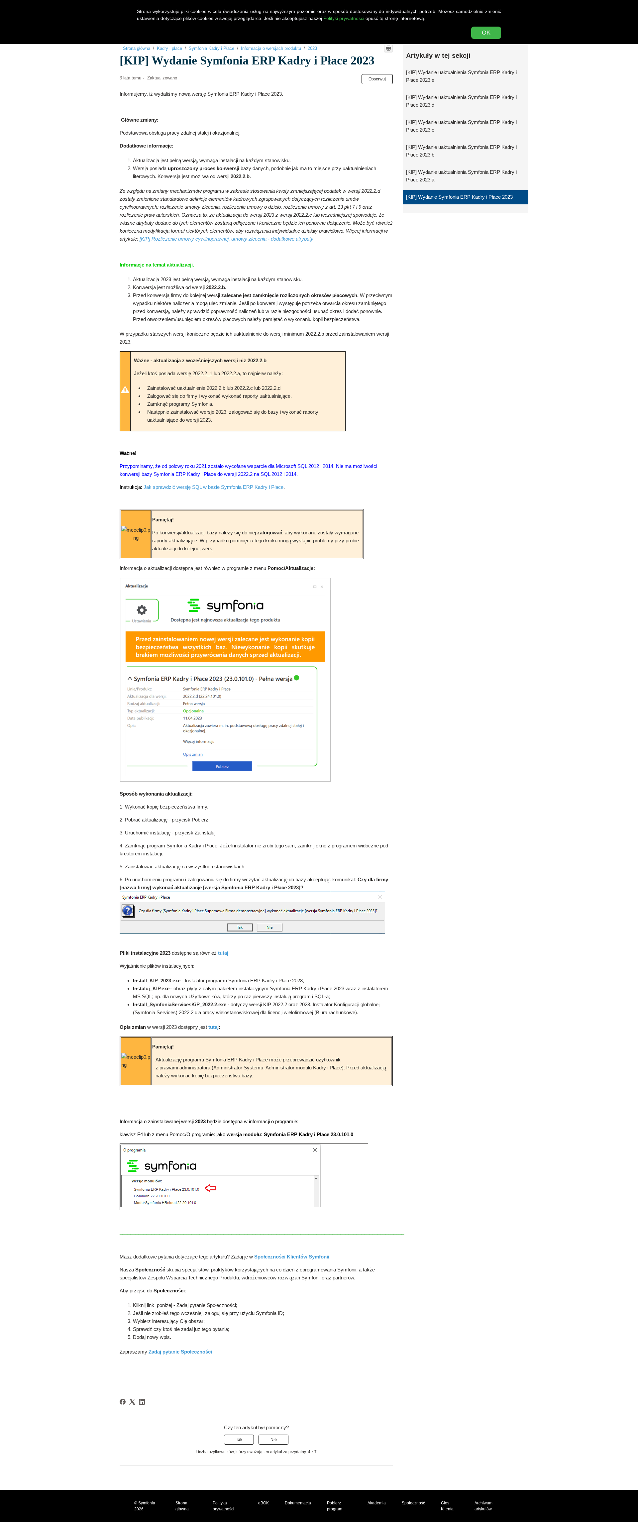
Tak (239, 1439)
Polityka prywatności (223, 1506)
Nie (273, 1439)
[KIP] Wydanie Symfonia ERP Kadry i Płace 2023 (459, 197)
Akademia (377, 1503)
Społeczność (413, 1503)
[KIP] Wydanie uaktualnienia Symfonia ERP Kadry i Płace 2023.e (461, 76)
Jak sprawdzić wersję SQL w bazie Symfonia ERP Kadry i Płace (213, 487)
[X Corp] (132, 1402)
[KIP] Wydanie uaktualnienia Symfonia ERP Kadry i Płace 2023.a (461, 175)
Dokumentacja (298, 1503)
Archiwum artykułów (483, 1506)
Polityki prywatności (343, 18)
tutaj (213, 1027)
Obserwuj (377, 79)
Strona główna (136, 48)
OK (486, 32)
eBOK (263, 1503)
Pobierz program (334, 1506)
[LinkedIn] (142, 1402)
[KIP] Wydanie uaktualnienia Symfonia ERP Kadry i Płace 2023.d (461, 101)
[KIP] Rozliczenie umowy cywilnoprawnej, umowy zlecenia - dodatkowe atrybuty (226, 239)
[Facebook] (123, 1402)
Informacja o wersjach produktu (271, 48)
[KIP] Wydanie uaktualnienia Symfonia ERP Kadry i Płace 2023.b (461, 151)
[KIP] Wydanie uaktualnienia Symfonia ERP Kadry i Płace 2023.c (461, 126)
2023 (312, 48)
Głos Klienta (447, 1506)
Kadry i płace (169, 48)
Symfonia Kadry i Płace (211, 48)
